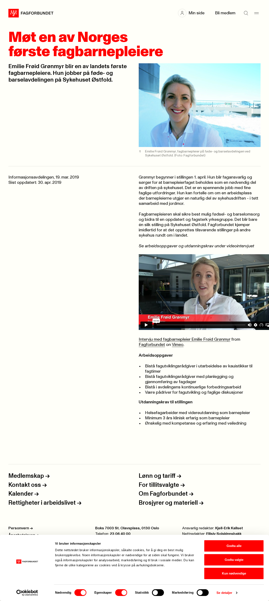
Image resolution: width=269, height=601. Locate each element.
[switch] (121, 592)
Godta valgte (234, 559)
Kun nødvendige (234, 573)
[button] (193, 13)
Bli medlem (225, 13)
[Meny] (256, 13)
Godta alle (234, 546)
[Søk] (246, 13)
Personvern (20, 528)
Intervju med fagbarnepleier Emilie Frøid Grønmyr (184, 339)
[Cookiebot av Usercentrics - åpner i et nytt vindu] (27, 593)
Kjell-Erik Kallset (229, 528)
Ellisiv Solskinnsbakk (223, 534)
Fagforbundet (152, 345)
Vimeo (177, 345)
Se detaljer (224, 592)
